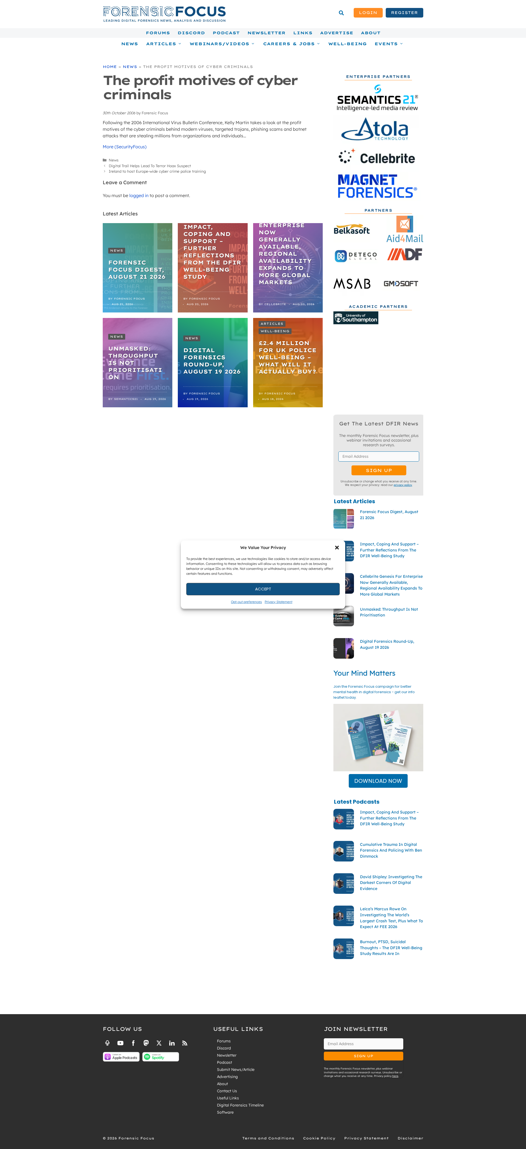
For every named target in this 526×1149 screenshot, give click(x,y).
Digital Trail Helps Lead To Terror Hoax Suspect (150, 165)
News (129, 43)
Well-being (275, 331)
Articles (272, 324)
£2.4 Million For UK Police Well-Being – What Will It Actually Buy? (287, 357)
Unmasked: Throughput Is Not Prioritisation (135, 362)
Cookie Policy (319, 1138)
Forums (158, 32)
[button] (337, 547)
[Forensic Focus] (164, 21)
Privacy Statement (278, 601)
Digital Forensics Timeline (240, 1105)
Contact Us (227, 1090)
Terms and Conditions (268, 1138)
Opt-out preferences (246, 601)
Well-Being (347, 43)
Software (225, 1112)
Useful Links (228, 1098)
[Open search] (341, 13)
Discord (191, 32)
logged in (138, 195)
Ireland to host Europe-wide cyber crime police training (157, 171)
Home (110, 66)
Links (302, 32)
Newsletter (266, 32)
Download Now (378, 781)
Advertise (336, 32)
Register (404, 12)
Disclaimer (410, 1138)
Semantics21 (126, 398)
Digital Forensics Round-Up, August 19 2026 (212, 361)
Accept (263, 589)
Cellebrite (275, 304)
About (371, 32)
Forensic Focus (129, 298)
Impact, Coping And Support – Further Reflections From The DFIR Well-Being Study (212, 251)
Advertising (227, 1076)
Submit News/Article (236, 1069)
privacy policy (403, 485)
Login (368, 12)
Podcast (226, 32)
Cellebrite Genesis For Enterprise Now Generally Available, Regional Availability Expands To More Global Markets (285, 246)
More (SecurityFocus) (125, 146)
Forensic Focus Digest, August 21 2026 (136, 269)
